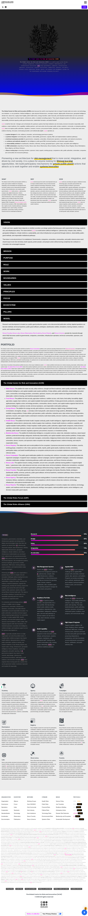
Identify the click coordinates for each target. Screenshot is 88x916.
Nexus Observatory (26, 333)
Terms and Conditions (30, 888)
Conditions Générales (76, 888)
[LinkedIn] (5, 7)
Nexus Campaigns (12, 455)
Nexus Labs (16, 333)
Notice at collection (33, 914)
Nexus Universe (59, 333)
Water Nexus (10, 388)
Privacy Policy (10, 888)
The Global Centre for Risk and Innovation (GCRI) (10, 828)
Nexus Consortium (34, 348)
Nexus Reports (46, 333)
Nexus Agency (11, 477)
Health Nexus (10, 420)
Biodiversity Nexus (12, 433)
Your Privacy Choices (49, 914)
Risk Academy (37, 333)
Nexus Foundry (7, 333)
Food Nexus (10, 398)
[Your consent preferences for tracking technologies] (1, 687)
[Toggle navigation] (85, 2)
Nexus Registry (11, 445)
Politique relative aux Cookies (61, 888)
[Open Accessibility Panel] (84, 912)
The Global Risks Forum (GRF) (15, 366)
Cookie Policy (19, 888)
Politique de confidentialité (45, 888)
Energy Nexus (10, 408)
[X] (3, 7)
